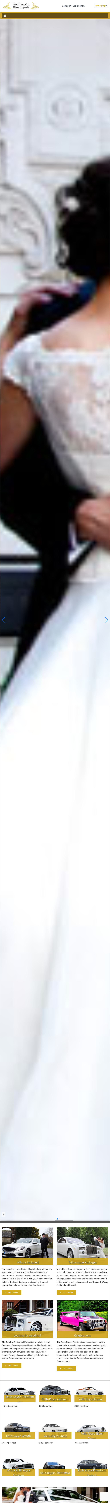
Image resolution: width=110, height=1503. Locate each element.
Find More (13, 1292)
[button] (3, 620)
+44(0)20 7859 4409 (73, 5)
